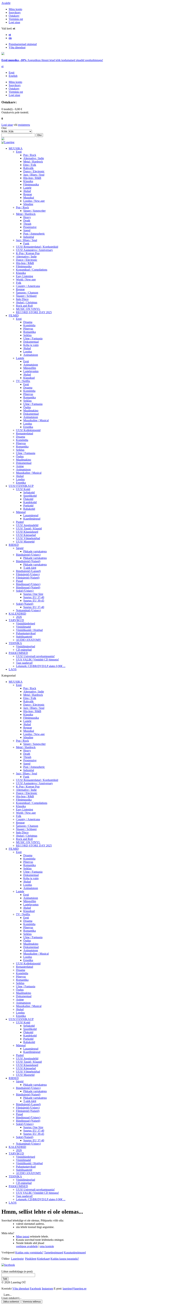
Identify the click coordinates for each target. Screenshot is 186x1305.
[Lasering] (7, 142)
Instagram (47, 1288)
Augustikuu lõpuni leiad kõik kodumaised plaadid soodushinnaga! (52, 60)
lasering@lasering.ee (74, 1288)
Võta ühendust (17, 47)
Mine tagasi (22, 1236)
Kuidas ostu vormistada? (29, 1252)
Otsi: (4, 128)
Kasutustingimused (75, 1252)
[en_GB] (2, 54)
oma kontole (47, 1246)
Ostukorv (14, 15)
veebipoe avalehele (27, 1246)
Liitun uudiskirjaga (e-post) (17, 1271)
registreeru (24, 124)
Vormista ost (16, 19)
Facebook (35, 1288)
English (13, 75)
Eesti (11, 72)
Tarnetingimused (53, 1252)
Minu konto (15, 9)
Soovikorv (15, 12)
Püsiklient (30, 1258)
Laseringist (17, 1258)
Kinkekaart (43, 1258)
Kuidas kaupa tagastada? (64, 1258)
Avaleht (5, 3)
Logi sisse (14, 22)
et (2, 66)
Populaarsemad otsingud (23, 44)
